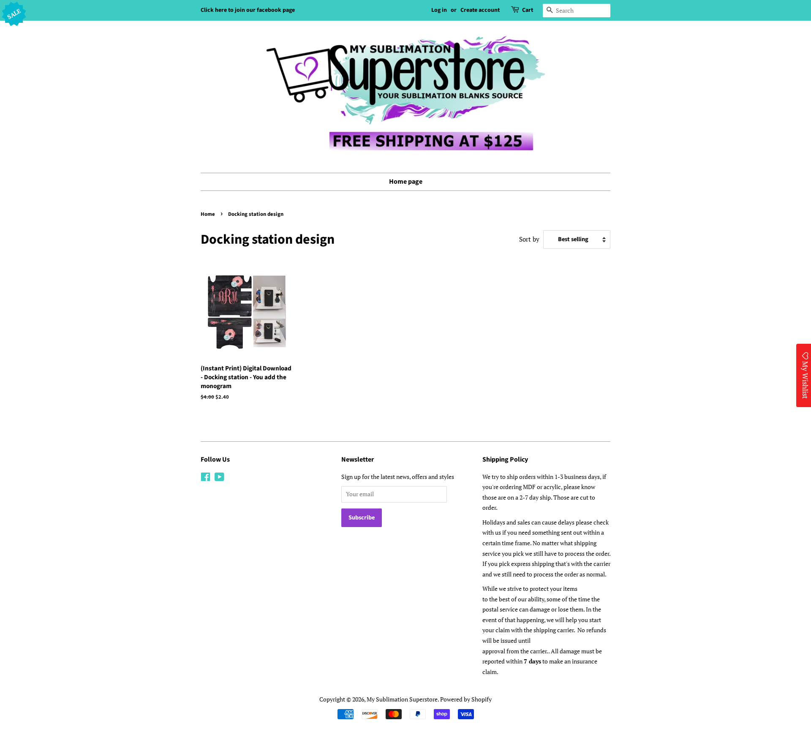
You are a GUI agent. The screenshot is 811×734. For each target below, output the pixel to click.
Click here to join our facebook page (248, 10)
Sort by (529, 239)
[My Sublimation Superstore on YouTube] (219, 478)
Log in (439, 10)
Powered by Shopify (466, 699)
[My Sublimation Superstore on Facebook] (205, 478)
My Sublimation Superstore (402, 699)
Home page (405, 181)
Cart (527, 10)
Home (208, 214)
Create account (480, 10)
